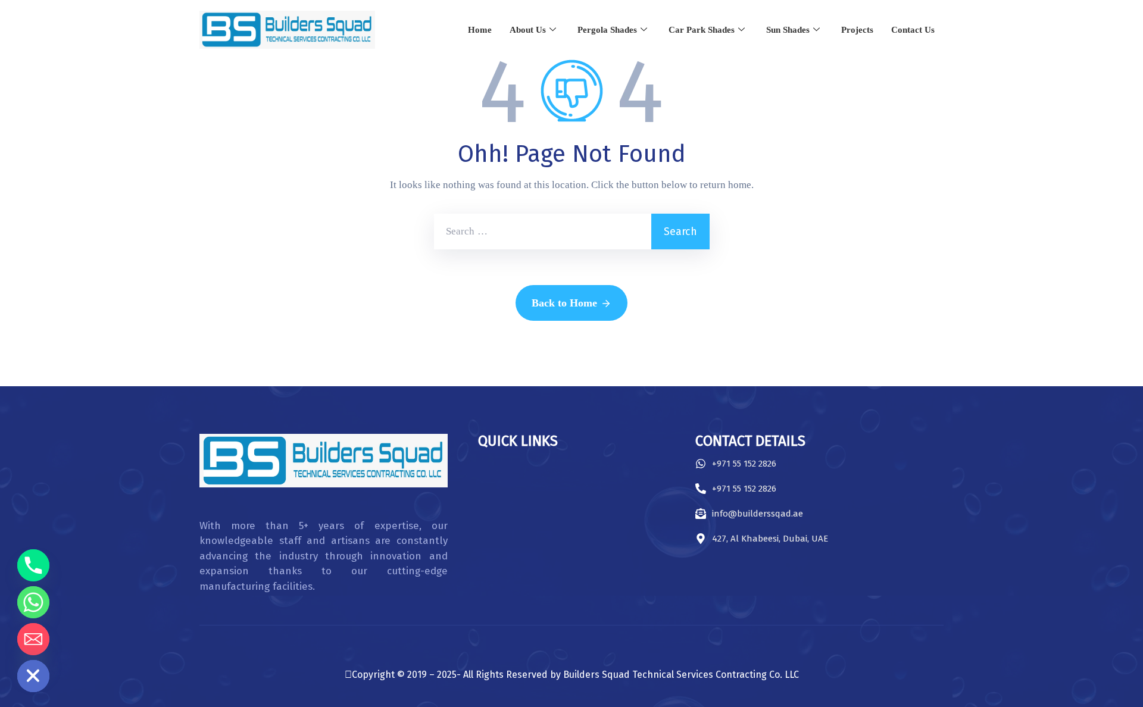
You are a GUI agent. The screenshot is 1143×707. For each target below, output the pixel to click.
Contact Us (913, 30)
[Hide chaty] (33, 676)
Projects (857, 30)
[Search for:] (542, 231)
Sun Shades (788, 30)
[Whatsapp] (33, 602)
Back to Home (564, 303)
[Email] (33, 639)
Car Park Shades (702, 30)
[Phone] (33, 565)
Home (480, 30)
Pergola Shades (607, 30)
